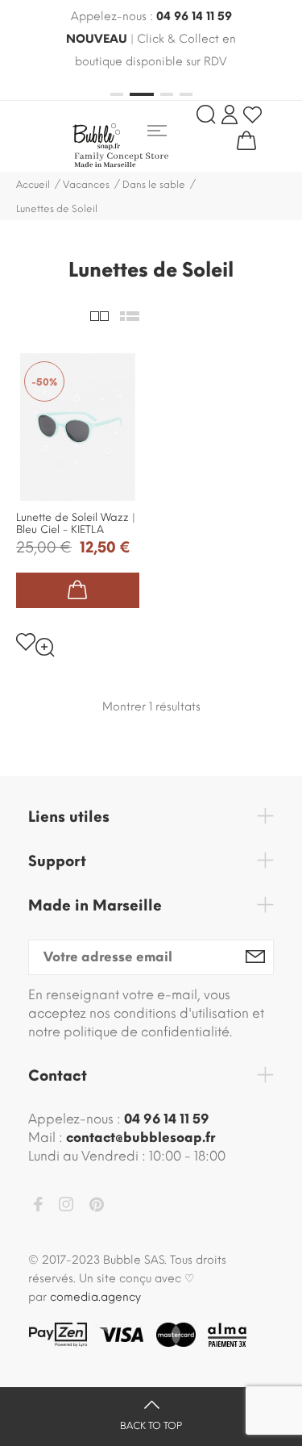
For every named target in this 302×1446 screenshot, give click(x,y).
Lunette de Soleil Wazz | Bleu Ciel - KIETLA (75, 523)
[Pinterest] (96, 1207)
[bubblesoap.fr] (144, 145)
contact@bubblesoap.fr (140, 1137)
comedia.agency (95, 1297)
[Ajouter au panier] (77, 590)
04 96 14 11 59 (194, 16)
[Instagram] (66, 1206)
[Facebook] (38, 1206)
